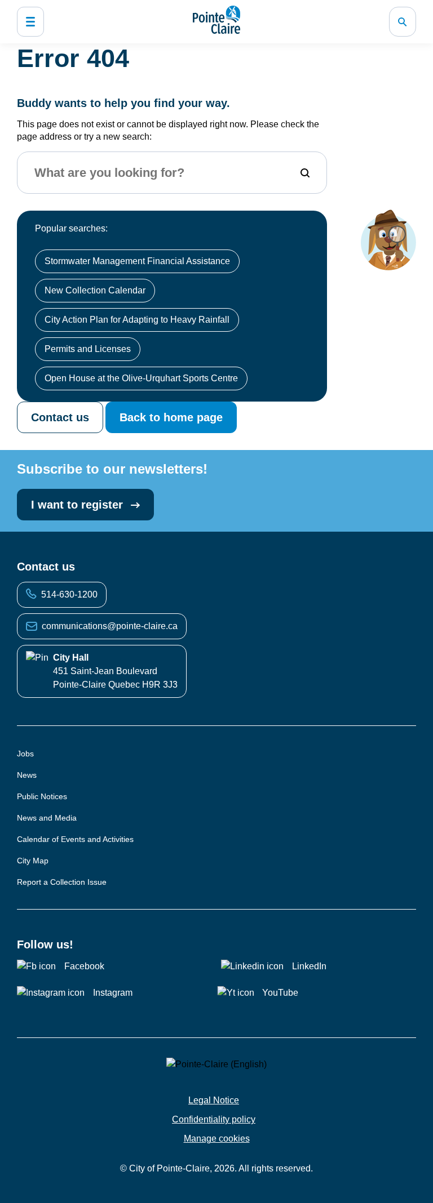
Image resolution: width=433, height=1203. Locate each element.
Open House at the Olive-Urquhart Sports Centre (141, 378)
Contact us (60, 417)
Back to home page (171, 417)
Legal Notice (213, 1100)
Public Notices (42, 796)
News (27, 774)
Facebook (84, 966)
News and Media (47, 817)
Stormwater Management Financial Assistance (137, 261)
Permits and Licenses (88, 349)
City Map (32, 860)
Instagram (112, 992)
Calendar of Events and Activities (75, 839)
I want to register (78, 504)
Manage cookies (217, 1138)
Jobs (25, 753)
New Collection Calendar (95, 290)
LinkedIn (309, 966)
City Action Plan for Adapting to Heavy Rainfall (137, 319)
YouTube (280, 992)
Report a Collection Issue (62, 881)
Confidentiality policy (213, 1119)
